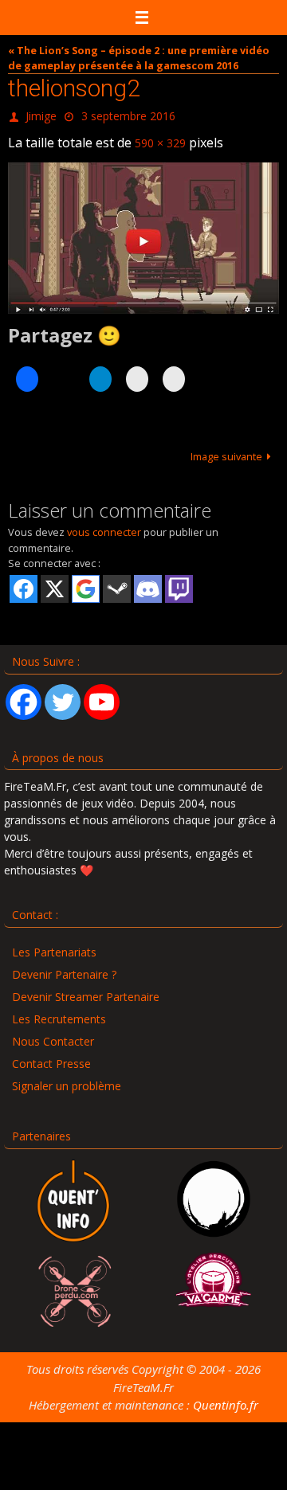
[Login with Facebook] (23, 582)
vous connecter (104, 525)
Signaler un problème (66, 1078)
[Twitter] (63, 694)
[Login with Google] (86, 582)
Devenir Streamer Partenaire (85, 989)
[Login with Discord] (148, 582)
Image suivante (226, 449)
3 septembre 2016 (128, 114)
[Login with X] (55, 582)
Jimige (41, 114)
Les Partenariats (54, 944)
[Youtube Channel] (102, 694)
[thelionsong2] (143, 231)
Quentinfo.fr (225, 1398)
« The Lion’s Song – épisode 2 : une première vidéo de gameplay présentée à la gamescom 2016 (138, 57)
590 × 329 (160, 137)
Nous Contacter (53, 1034)
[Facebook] (23, 694)
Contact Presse (51, 1056)
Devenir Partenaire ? (64, 967)
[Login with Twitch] (179, 582)
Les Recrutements (59, 1011)
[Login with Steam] (117, 582)
